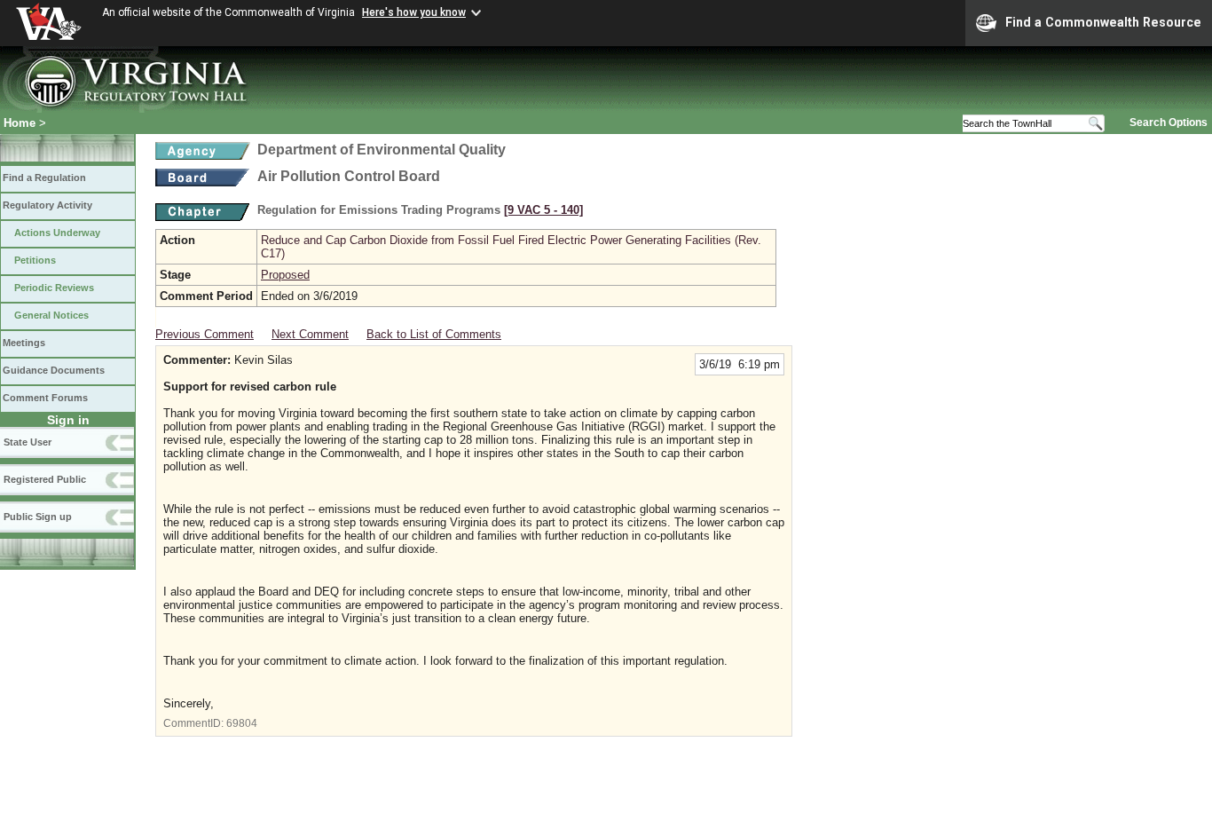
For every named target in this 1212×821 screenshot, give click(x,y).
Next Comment (310, 334)
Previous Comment (204, 334)
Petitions (35, 260)
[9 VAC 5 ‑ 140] (543, 210)
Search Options (1168, 122)
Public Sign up (38, 516)
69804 (241, 723)
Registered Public (45, 479)
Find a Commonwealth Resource (1103, 22)
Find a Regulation (44, 177)
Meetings (24, 342)
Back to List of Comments (433, 334)
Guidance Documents (54, 370)
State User (27, 442)
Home (19, 123)
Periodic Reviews (54, 287)
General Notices (51, 315)
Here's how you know (414, 12)
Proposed (285, 274)
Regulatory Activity (47, 205)
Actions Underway (57, 232)
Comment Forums (45, 397)
